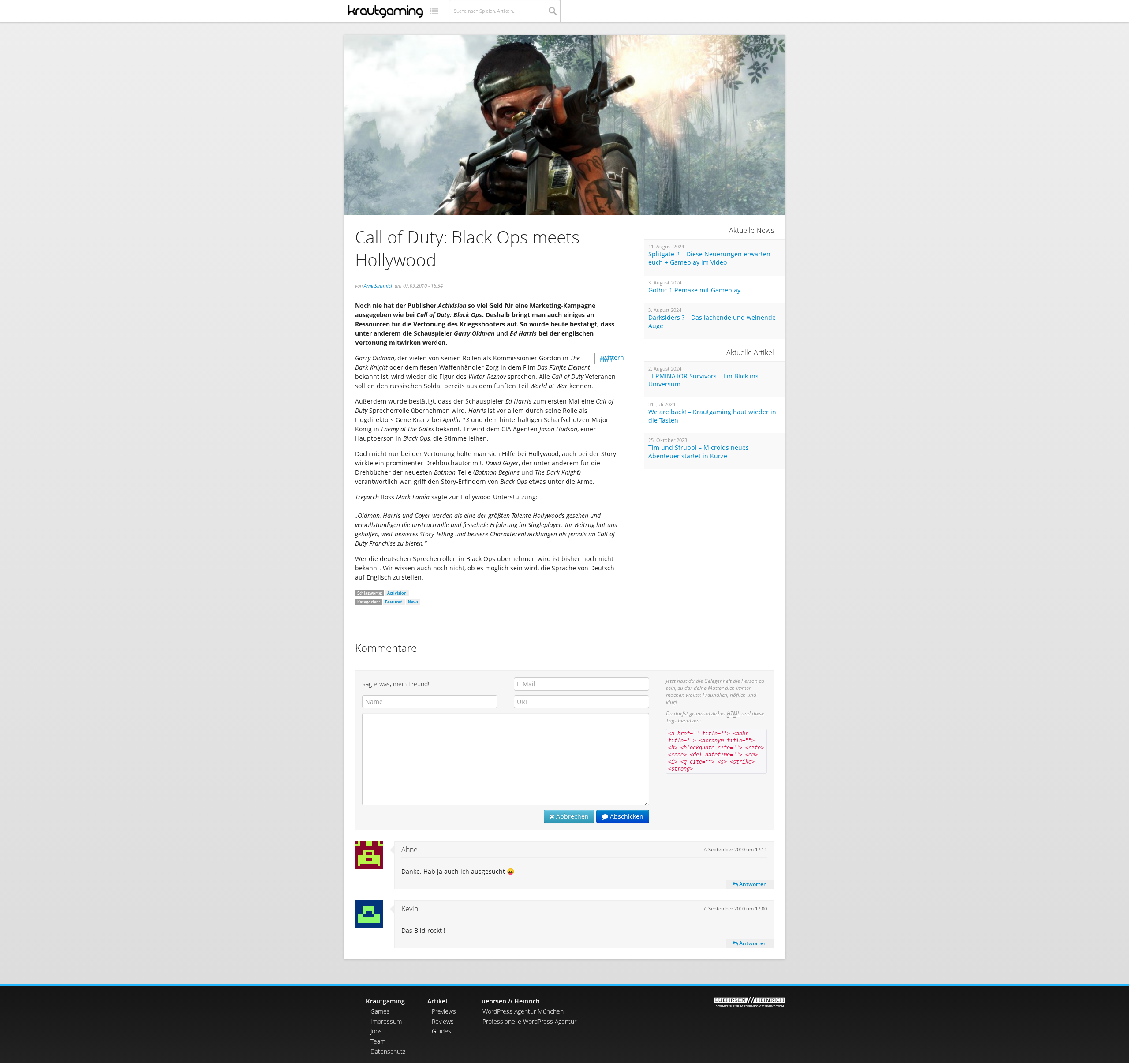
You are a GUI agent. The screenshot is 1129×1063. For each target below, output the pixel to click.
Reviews (443, 1021)
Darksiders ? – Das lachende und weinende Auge (712, 322)
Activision (397, 593)
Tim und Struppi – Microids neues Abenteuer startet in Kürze (698, 452)
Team (377, 1041)
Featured (394, 602)
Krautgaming (385, 1001)
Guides (441, 1031)
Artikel (437, 1001)
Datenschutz (387, 1051)
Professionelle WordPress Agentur (529, 1021)
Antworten (752, 884)
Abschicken (625, 816)
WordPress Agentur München (523, 1011)
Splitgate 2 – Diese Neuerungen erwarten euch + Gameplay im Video (709, 258)
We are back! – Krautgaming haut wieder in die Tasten (712, 416)
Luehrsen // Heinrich (509, 1001)
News (413, 602)
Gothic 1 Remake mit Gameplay (694, 290)
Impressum (386, 1021)
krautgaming (385, 11)
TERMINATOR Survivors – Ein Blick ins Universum (703, 380)
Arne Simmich (378, 285)
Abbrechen (571, 816)
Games (380, 1011)
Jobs (376, 1031)
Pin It (606, 360)
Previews (444, 1011)
